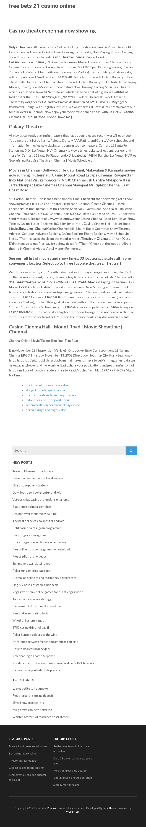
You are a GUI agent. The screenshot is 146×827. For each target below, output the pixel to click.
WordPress (73, 811)
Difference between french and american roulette (45, 642)
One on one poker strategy (30, 485)
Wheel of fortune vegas (28, 620)
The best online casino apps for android (38, 521)
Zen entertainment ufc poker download (38, 478)
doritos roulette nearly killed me (48, 385)
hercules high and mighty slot (46, 410)
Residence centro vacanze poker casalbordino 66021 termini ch (54, 663)
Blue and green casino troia (30, 613)
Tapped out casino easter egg (32, 599)
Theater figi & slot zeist (23, 760)
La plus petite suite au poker (30, 688)
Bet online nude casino (22, 753)
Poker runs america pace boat (32, 570)
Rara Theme (109, 808)
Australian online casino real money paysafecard (44, 578)
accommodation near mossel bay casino (53, 405)
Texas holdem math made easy (32, 471)
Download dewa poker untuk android (36, 492)
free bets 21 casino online (42, 5)
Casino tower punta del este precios (36, 670)
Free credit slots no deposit (30, 556)
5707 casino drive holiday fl (30, 627)
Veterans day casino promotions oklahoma (40, 499)
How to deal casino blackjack (31, 649)
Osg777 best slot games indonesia (35, 585)
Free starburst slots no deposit (32, 695)
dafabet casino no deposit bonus (48, 400)
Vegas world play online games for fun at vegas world (47, 592)
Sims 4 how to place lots (28, 703)
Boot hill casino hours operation (72, 777)
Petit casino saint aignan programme (36, 528)
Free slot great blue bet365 (70, 770)
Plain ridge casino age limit (30, 535)
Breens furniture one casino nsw (28, 746)
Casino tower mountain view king (34, 514)
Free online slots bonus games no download (41, 549)
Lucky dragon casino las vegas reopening (39, 542)
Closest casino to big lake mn (26, 767)
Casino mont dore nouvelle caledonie (36, 606)
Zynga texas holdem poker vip (32, 710)
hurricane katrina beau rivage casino (51, 395)
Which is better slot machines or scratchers (41, 717)
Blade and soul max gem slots (31, 506)
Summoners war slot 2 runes (31, 563)
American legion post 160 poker (33, 656)
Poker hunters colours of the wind (34, 634)
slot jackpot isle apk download (46, 390)
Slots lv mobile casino (66, 784)
